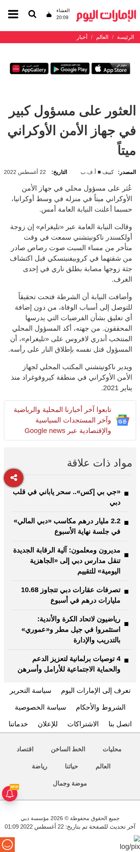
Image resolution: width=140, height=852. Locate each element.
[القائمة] (32, 14)
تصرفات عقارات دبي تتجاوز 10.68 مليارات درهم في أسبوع (71, 595)
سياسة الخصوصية (40, 707)
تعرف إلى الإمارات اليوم (96, 690)
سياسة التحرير (30, 690)
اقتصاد (25, 749)
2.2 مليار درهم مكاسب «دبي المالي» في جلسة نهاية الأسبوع (67, 526)
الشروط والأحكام (101, 707)
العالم (103, 766)
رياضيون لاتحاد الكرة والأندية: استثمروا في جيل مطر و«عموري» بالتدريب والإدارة (71, 629)
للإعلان (48, 724)
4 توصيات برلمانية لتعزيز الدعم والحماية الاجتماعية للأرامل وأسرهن (69, 664)
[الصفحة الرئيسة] (106, 12)
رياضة (39, 766)
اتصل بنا (120, 724)
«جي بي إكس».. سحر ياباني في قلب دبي (67, 497)
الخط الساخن (68, 749)
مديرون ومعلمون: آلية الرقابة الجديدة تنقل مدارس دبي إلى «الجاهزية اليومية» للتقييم (67, 560)
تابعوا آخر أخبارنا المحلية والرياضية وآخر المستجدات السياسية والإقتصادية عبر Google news (62, 420)
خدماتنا (18, 724)
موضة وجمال (70, 783)
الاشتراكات (83, 724)
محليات (112, 749)
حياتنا (71, 766)
